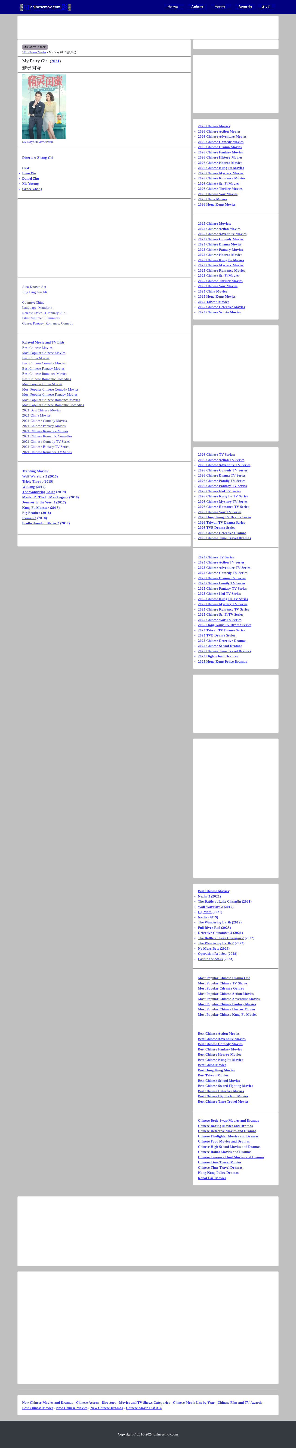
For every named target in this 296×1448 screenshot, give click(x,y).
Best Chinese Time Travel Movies (223, 1101)
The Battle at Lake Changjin (219, 901)
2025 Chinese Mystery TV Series (222, 604)
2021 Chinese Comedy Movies (44, 421)
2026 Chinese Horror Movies (220, 163)
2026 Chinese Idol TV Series (219, 491)
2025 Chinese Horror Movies (220, 255)
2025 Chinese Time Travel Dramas (224, 651)
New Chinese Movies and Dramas (47, 1402)
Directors (109, 1402)
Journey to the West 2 (38, 502)
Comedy (67, 323)
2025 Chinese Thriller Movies (220, 281)
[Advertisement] (130, 27)
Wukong (28, 487)
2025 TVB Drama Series (216, 635)
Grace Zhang (32, 189)
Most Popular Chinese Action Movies (226, 994)
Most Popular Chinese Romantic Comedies (53, 405)
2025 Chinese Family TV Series (221, 583)
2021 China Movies (36, 415)
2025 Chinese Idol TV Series (219, 593)
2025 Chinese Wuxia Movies (219, 312)
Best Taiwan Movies (213, 1075)
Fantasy (38, 323)
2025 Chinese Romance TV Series (223, 609)
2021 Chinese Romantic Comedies (47, 436)
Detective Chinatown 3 (215, 933)
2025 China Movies (212, 291)
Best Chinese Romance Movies (44, 374)
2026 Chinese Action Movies (219, 131)
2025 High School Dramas (218, 656)
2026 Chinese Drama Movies (220, 147)
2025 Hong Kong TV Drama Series (224, 625)
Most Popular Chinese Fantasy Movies (49, 394)
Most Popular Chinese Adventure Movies (229, 999)
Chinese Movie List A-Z (144, 1408)
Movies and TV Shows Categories (144, 1402)
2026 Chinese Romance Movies (221, 178)
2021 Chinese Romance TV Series (47, 452)
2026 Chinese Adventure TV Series (224, 465)
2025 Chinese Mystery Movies (221, 265)
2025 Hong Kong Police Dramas (222, 661)
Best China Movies (35, 358)
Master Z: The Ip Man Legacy (45, 497)
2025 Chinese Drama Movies (220, 244)
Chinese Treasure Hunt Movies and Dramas (231, 1157)
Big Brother (31, 513)
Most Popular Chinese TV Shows (222, 983)
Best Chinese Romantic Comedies (46, 379)
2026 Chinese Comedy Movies (221, 142)
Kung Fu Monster (35, 507)
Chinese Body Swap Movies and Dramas (228, 1120)
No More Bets (208, 948)
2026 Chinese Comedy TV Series (222, 470)
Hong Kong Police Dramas (218, 1172)
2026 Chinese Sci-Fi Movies (218, 183)
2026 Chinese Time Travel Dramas (224, 538)
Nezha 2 (204, 896)
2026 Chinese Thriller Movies (220, 189)
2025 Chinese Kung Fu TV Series (223, 599)
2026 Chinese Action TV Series (221, 460)
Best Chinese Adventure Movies (222, 1039)
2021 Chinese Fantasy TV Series (45, 447)
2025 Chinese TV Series (216, 557)
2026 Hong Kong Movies (217, 204)
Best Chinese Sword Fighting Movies (225, 1086)
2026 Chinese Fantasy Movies (220, 152)
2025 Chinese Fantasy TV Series (222, 588)
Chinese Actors (87, 1402)
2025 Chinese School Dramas (220, 646)
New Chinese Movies (71, 1408)
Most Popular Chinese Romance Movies (51, 400)
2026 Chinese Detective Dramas (222, 533)
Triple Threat (32, 481)
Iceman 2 (29, 518)
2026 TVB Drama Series (216, 527)
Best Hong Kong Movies (216, 1070)
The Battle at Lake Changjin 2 (221, 938)
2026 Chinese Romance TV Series (223, 507)
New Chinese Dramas (106, 1408)
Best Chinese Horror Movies (219, 1054)
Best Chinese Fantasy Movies (43, 368)
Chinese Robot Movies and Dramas (224, 1152)
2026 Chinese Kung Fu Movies (221, 168)
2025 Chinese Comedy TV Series (222, 573)
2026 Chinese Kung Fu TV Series (223, 496)
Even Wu (29, 173)
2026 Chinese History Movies (220, 157)
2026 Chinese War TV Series (219, 512)
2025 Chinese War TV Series (219, 620)
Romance (52, 323)
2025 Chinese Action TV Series (221, 562)
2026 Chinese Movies (214, 126)
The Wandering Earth (38, 492)
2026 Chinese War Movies (217, 194)
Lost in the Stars (210, 959)
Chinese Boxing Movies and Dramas (225, 1126)
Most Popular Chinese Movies (43, 353)
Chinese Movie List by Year (194, 1402)
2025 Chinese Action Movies (219, 229)
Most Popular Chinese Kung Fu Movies (227, 1014)
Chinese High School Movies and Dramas (229, 1147)
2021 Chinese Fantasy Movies (44, 426)
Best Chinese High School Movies (223, 1096)
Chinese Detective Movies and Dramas (227, 1131)
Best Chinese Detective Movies (221, 1091)
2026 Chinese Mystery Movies (221, 173)
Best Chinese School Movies (219, 1080)
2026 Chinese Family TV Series (221, 481)
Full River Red (209, 927)
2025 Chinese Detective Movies (221, 307)
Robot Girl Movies (212, 1178)
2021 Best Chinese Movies (41, 410)
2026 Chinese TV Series (216, 454)
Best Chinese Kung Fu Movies (220, 1060)
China (40, 302)
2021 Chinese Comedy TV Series (46, 441)
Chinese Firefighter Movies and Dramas (228, 1136)
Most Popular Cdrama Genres (221, 988)
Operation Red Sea (212, 953)
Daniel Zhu (30, 178)
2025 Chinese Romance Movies (221, 270)
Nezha (202, 917)
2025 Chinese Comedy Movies (221, 239)
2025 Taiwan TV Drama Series (221, 630)
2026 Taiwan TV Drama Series (221, 522)
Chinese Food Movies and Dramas (224, 1141)
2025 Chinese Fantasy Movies (220, 249)
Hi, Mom (205, 912)
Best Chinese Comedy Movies (44, 363)
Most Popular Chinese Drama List (224, 978)
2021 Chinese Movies (34, 52)
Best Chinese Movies (37, 348)
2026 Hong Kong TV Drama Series (224, 517)
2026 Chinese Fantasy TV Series (222, 486)
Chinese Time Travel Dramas (220, 1167)
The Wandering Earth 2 (216, 943)
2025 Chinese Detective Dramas (222, 641)
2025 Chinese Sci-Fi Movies (218, 275)
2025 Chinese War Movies (217, 286)
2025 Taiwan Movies (213, 302)
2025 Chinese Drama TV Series (222, 578)
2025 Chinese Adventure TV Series (224, 568)
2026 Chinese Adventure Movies (222, 136)
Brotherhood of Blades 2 (40, 523)
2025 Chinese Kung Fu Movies (221, 260)
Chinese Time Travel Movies (219, 1162)
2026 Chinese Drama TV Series (222, 475)
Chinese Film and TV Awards (240, 1402)
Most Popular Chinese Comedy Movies (50, 389)
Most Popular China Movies (42, 384)
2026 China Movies (212, 199)
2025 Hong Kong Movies (217, 296)
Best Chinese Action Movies (219, 1033)
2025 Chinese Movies (214, 223)
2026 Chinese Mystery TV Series (222, 501)
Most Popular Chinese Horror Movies (226, 1009)
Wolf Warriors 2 (34, 476)
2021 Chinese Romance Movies (45, 431)
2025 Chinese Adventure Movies (222, 234)
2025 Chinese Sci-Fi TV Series (220, 614)
